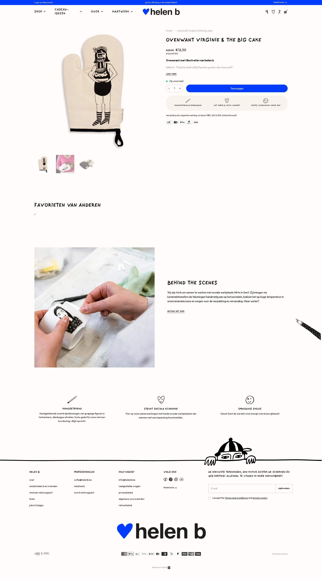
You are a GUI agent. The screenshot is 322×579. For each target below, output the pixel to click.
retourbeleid (125, 505)
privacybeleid (126, 492)
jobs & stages (36, 505)
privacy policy (260, 497)
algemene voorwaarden (131, 498)
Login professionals (43, 2)
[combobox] (281, 2)
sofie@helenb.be (83, 479)
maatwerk (79, 486)
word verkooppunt (84, 492)
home (169, 30)
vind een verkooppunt (40, 492)
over (31, 479)
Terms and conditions (236, 497)
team (32, 498)
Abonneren (284, 488)
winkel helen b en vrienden (43, 486)
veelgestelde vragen (129, 486)
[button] (40, 12)
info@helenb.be (127, 479)
